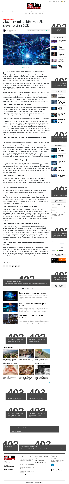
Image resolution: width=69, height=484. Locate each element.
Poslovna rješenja (39, 11)
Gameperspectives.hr (39, 460)
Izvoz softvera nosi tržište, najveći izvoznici (32, 305)
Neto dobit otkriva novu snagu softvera (31, 316)
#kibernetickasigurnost (21, 262)
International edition (54, 1)
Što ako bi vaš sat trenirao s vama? (61, 54)
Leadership (56, 11)
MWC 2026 (34, 13)
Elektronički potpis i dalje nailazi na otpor (61, 163)
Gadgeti (49, 11)
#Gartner (13, 262)
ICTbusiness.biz (38, 458)
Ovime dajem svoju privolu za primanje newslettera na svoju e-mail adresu (58, 214)
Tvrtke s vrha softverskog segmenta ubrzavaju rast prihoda (62, 151)
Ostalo (41, 13)
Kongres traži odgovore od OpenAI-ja (61, 102)
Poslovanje (10, 11)
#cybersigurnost (7, 262)
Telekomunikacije (27, 11)
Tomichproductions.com (40, 462)
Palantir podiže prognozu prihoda (32, 293)
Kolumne (64, 11)
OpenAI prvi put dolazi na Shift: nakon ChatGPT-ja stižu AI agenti (62, 49)
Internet (17, 11)
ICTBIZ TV (27, 13)
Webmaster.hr (40, 482)
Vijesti (3, 11)
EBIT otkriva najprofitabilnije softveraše (62, 175)
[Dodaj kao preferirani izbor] (62, 1)
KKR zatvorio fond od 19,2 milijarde (61, 115)
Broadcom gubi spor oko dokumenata (61, 96)
